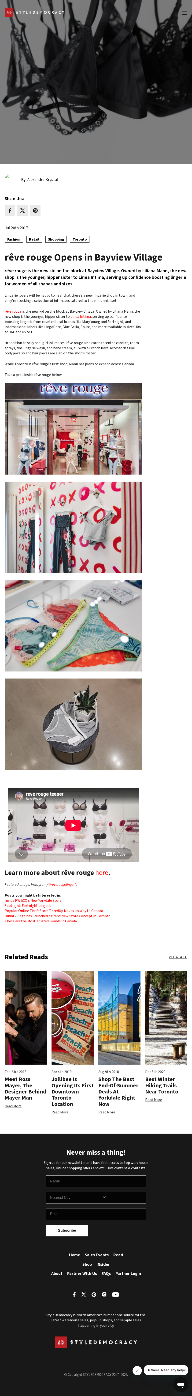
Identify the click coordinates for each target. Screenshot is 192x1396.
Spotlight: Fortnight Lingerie (28, 905)
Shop (87, 1264)
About (57, 1274)
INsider (103, 1264)
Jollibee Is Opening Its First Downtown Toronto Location (73, 1091)
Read (118, 1255)
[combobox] (76, 1197)
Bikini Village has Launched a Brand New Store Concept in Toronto (58, 916)
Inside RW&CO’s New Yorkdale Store (33, 900)
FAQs (106, 1274)
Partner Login (128, 1274)
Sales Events (97, 1255)
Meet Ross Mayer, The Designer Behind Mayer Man (25, 1088)
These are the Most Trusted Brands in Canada (41, 921)
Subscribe (67, 1230)
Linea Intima (80, 316)
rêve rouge (13, 311)
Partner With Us (82, 1274)
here (101, 873)
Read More (13, 1106)
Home (74, 1255)
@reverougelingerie (63, 884)
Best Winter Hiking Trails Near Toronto (161, 1085)
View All (178, 957)
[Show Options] (123, 1197)
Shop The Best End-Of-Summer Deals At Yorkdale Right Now (118, 1091)
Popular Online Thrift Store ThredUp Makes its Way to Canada (54, 910)
